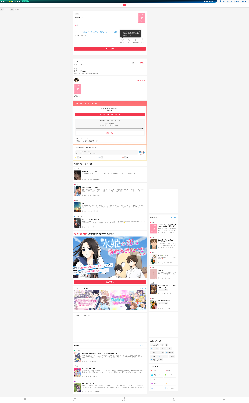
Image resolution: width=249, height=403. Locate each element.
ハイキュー (163, 356)
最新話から (143, 63)
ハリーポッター (166, 349)
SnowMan (78, 32)
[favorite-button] (123, 40)
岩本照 (89, 32)
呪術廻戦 (169, 352)
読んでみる (110, 282)
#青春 (80, 234)
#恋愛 (76, 234)
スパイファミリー (157, 352)
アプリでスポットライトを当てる (110, 114)
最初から (134, 63)
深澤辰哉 (95, 32)
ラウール (108, 32)
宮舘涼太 (114, 32)
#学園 (85, 234)
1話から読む (110, 49)
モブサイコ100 (156, 360)
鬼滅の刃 (154, 345)
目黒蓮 (84, 32)
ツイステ (154, 349)
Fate (172, 356)
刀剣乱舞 (163, 345)
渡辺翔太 (101, 32)
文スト (154, 356)
